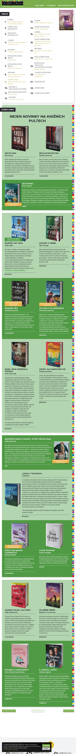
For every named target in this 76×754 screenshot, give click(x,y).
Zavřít (46, 748)
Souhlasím (46, 745)
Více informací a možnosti (10, 749)
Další (67, 710)
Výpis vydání (39, 5)
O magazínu (51, 5)
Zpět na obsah (37, 710)
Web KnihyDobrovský (66, 5)
